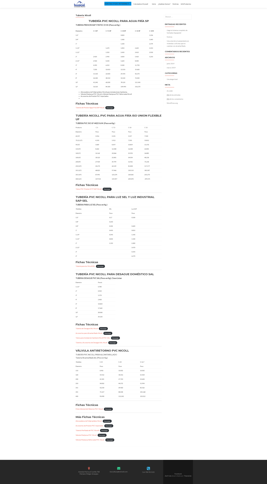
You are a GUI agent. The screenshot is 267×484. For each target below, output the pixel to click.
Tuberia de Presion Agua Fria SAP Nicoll (90, 108)
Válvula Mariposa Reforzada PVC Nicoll (90, 440)
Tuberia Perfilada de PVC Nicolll (87, 430)
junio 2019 (170, 63)
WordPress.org (172, 103)
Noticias (176, 4)
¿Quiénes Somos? (164, 4)
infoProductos (186, 4)
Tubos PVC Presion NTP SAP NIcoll (89, 189)
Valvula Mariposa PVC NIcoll (86, 435)
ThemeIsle (187, 476)
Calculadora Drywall (140, 4)
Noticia (169, 37)
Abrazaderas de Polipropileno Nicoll (89, 421)
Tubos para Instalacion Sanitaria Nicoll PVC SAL (93, 338)
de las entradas (173, 95)
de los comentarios (175, 99)
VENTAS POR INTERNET (116, 4)
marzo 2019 (171, 68)
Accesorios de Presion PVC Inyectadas (89, 426)
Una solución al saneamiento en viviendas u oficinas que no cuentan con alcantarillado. (178, 43)
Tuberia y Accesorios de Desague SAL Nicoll (91, 343)
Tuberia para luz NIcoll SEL (85, 266)
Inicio (154, 4)
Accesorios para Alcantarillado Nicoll (89, 333)
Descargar (110, 108)
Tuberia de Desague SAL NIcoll (87, 328)
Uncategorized (172, 79)
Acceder (170, 91)
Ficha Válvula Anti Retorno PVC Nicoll (89, 409)
